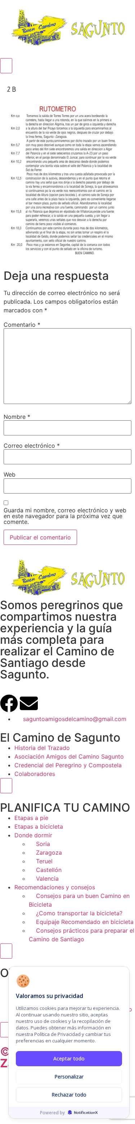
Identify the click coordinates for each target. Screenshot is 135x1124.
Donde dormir (33, 835)
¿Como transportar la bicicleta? (79, 913)
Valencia (47, 878)
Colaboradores (34, 773)
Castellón (49, 869)
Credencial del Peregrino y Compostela (68, 765)
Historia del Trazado (42, 747)
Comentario (22, 324)
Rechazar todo (68, 1094)
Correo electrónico (32, 445)
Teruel (44, 861)
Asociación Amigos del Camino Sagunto (69, 756)
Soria (43, 843)
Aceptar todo (69, 1058)
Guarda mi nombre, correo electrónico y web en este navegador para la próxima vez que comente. (65, 516)
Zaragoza (49, 852)
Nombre (17, 417)
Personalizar (69, 1076)
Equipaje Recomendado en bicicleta (85, 921)
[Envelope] (29, 703)
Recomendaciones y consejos (54, 887)
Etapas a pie (31, 817)
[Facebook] (9, 703)
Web (9, 474)
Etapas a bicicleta (38, 826)
